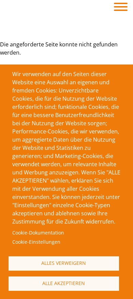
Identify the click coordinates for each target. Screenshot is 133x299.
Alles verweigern (63, 263)
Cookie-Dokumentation (38, 232)
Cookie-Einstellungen (36, 242)
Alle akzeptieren (63, 283)
